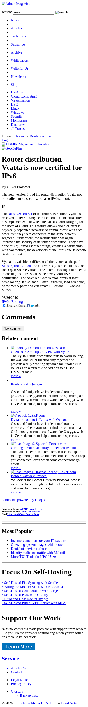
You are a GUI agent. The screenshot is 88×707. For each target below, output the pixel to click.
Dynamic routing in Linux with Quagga (39, 419)
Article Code (20, 668)
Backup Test (29, 695)
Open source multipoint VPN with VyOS (40, 352)
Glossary (17, 691)
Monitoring (19, 120)
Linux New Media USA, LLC (35, 703)
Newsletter (18, 76)
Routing (17, 302)
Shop (14, 85)
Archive (16, 52)
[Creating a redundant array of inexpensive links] (38, 444)
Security (17, 116)
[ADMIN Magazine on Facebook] (27, 144)
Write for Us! (20, 68)
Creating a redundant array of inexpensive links (44, 448)
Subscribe (18, 44)
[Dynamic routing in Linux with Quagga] (28, 415)
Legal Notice (20, 680)
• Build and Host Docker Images (25, 599)
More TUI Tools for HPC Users (33, 557)
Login (6, 140)
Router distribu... (42, 136)
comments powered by (23, 500)
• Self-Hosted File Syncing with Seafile (30, 583)
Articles (16, 28)
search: (7, 12)
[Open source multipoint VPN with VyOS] (38, 348)
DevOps (17, 92)
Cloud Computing (24, 96)
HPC (14, 104)
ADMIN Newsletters (31, 508)
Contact (16, 672)
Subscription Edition (16, 266)
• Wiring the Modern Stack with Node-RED (33, 587)
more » (16, 376)
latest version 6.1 (20, 214)
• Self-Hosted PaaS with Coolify (25, 595)
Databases (18, 124)
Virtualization (20, 100)
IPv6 (5, 302)
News (15, 20)
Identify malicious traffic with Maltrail (38, 553)
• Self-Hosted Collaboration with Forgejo (31, 591)
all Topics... (19, 128)
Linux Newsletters (30, 511)
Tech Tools (19, 36)
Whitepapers (20, 60)
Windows (17, 112)
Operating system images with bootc (37, 545)
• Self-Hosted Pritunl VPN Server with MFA (34, 603)
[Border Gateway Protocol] (43, 472)
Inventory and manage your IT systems (38, 540)
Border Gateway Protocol (29, 476)
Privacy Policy (21, 684)
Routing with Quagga (26, 384)
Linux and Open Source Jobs (23, 514)
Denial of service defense (29, 549)
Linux (15, 108)
